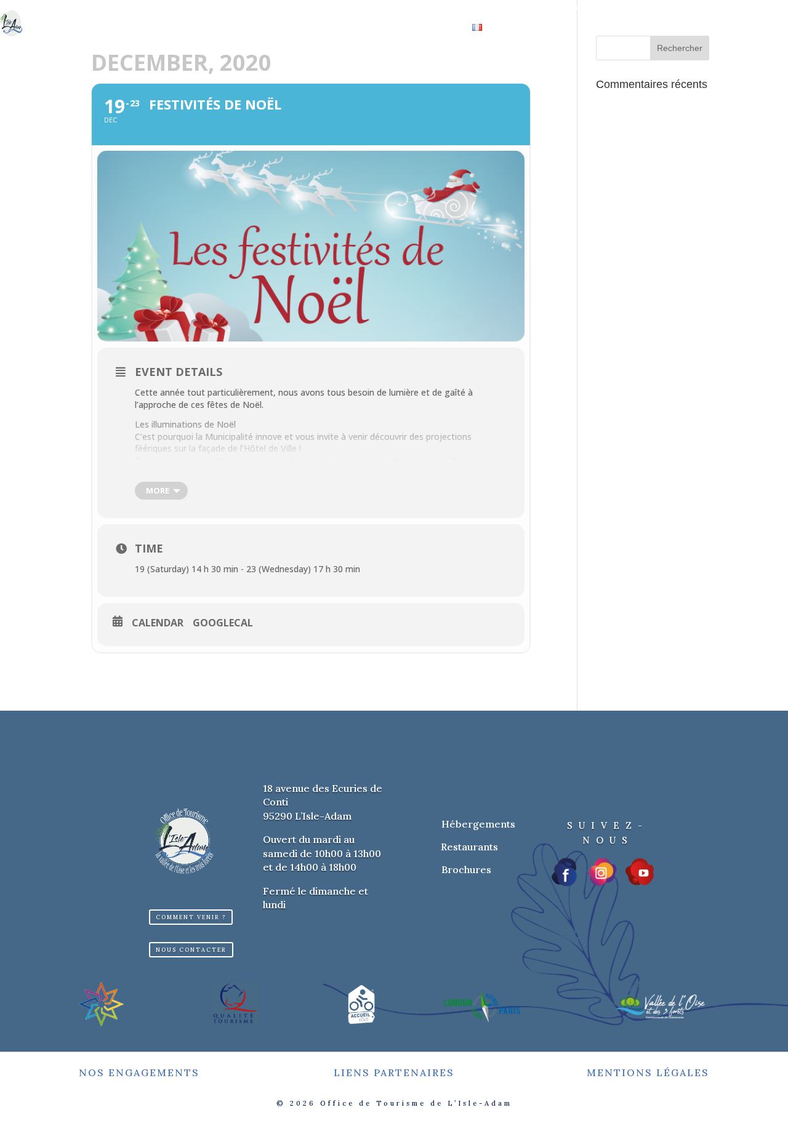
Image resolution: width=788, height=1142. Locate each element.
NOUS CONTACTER (191, 949)
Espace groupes (286, 28)
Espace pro (363, 28)
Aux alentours (574, 10)
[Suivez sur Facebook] (565, 872)
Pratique (424, 28)
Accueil (194, 10)
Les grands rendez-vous (454, 10)
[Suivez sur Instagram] (602, 872)
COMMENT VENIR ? (191, 917)
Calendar (157, 623)
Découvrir (250, 10)
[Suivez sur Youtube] (639, 872)
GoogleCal (223, 623)
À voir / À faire (335, 10)
